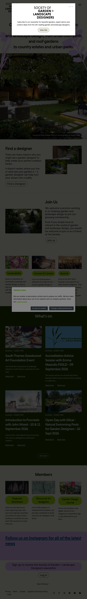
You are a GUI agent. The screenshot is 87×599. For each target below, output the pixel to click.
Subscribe (43, 30)
